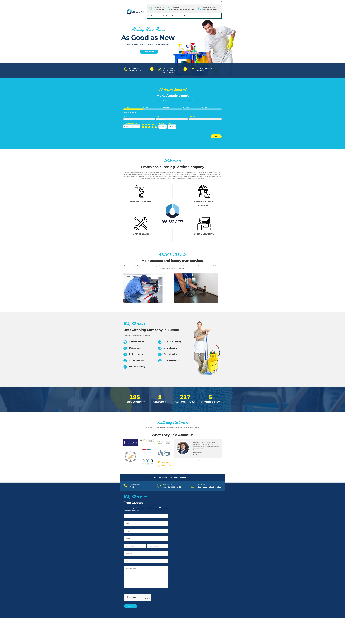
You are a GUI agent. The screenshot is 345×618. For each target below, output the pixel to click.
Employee (192, 116)
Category (126, 116)
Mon (143, 124)
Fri (156, 124)
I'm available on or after (130, 123)
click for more (200, 70)
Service (158, 116)
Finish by (170, 123)
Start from (161, 123)
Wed (149, 124)
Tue (146, 124)
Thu (152, 124)
